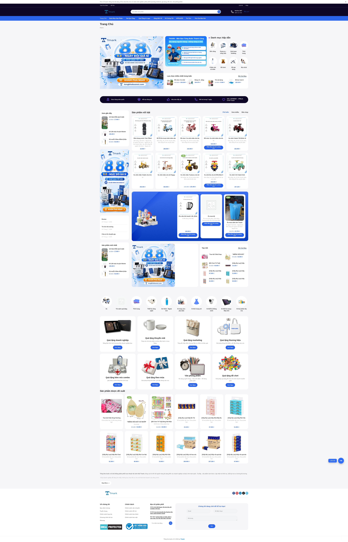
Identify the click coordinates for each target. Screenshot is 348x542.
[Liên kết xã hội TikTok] (243, 493)
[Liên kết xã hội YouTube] (237, 493)
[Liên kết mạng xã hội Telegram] (246, 493)
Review (104, 219)
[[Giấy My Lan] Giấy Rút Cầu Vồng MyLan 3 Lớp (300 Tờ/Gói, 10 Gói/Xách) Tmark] (228, 273)
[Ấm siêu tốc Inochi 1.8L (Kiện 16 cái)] (188, 205)
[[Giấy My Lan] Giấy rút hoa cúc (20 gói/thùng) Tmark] (186, 442)
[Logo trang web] (110, 11)
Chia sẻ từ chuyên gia (109, 234)
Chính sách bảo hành (131, 514)
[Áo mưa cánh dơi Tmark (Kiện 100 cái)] (234, 208)
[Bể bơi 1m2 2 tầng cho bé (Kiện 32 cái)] (231, 82)
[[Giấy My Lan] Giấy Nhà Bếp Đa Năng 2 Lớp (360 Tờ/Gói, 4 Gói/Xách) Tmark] (205, 273)
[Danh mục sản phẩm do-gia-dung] (233, 64)
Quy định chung (105, 508)
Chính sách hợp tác (106, 514)
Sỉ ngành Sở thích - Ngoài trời (141, 142)
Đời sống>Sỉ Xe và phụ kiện (166, 142)
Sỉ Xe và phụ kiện (170, 140)
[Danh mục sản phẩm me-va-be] (244, 63)
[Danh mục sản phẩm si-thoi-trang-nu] (196, 303)
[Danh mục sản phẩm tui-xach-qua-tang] (121, 303)
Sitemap (102, 520)
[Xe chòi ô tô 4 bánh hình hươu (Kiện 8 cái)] (237, 163)
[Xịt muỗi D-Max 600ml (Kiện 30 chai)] (105, 142)
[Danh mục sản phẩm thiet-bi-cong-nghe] (151, 304)
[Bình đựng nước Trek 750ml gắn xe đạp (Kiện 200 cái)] (142, 126)
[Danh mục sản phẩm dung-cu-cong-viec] (223, 48)
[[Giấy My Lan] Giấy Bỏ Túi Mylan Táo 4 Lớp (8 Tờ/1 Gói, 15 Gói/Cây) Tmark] (228, 265)
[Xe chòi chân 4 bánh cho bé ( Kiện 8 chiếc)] (142, 163)
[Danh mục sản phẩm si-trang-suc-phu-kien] (181, 304)
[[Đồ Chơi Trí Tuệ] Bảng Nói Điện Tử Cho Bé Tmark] (205, 265)
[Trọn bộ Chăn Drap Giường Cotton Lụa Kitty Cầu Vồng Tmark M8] (205, 257)
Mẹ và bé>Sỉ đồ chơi (190, 179)
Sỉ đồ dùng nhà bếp (188, 218)
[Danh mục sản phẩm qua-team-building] (233, 48)
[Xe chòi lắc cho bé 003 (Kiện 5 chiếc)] (213, 163)
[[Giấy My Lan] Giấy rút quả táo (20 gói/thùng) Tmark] (211, 442)
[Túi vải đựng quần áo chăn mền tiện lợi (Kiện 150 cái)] (211, 83)
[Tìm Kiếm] (219, 11)
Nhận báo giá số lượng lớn (214, 147)
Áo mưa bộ (211, 216)
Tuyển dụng (103, 511)
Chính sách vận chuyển (132, 508)
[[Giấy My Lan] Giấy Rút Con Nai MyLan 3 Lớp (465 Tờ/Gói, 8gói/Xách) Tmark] (228, 281)
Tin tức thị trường (107, 226)
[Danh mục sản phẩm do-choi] (223, 63)
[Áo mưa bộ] (211, 205)
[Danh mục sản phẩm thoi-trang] (244, 48)
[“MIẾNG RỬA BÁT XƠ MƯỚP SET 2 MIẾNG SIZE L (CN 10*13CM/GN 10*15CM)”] (228, 257)
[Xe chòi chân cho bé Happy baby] (166, 163)
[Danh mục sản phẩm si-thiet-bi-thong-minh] (211, 304)
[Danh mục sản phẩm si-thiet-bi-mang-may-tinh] (226, 304)
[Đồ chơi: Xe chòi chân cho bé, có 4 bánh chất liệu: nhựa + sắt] (190, 126)
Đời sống (136, 140)
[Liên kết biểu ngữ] (186, 51)
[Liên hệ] (341, 461)
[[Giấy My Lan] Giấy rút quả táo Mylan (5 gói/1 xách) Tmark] (236, 442)
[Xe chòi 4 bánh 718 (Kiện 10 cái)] (237, 126)
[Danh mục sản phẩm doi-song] (213, 47)
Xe (143, 144)
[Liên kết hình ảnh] (111, 493)
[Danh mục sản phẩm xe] (106, 303)
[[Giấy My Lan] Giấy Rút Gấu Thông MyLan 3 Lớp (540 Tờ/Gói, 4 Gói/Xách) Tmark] (161, 442)
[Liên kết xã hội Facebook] (233, 493)
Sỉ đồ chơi (157, 424)
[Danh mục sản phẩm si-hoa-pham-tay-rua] (241, 304)
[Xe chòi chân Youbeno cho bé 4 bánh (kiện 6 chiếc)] (190, 163)
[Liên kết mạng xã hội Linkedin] (240, 493)
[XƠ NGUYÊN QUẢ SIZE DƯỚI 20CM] (105, 122)
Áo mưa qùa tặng (208, 218)
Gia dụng (136, 424)
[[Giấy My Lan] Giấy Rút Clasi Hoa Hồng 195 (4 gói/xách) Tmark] (205, 281)
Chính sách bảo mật (131, 517)
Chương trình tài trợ (106, 517)
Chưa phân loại (106, 420)
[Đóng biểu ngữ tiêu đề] (345, 2)
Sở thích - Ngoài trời (145, 140)
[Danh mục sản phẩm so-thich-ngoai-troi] (166, 304)
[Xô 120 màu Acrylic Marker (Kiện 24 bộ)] (105, 134)
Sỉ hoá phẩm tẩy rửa (183, 420)
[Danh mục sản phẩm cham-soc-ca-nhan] (213, 64)
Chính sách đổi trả (130, 511)
